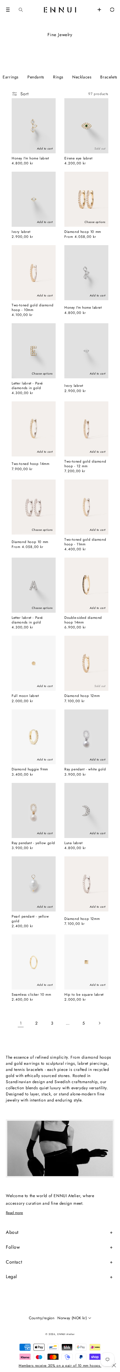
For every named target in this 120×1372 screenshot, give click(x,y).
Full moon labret (25, 696)
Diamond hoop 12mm (82, 696)
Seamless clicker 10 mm (31, 994)
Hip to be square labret (84, 994)
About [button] (12, 1232)
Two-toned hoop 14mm (30, 464)
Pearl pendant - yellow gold (30, 918)
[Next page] (99, 1023)
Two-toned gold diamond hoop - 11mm (85, 542)
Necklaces (81, 77)
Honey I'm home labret (30, 158)
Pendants (35, 77)
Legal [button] (11, 1276)
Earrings (11, 77)
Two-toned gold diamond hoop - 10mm (32, 307)
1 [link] (21, 1023)
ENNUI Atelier (66, 1334)
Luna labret (73, 843)
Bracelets (108, 77)
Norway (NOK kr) (72, 1318)
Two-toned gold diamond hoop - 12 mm (85, 463)
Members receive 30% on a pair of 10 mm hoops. (60, 1365)
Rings (58, 77)
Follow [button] (13, 1247)
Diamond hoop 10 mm (82, 232)
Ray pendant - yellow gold (33, 843)
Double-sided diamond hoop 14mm (83, 620)
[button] (7, 9)
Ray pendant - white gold (85, 769)
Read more (14, 1212)
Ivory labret (21, 232)
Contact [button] (14, 1262)
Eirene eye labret (78, 158)
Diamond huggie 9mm (30, 769)
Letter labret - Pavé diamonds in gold (27, 385)
